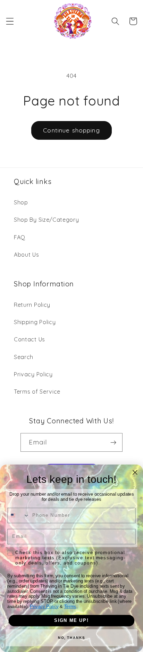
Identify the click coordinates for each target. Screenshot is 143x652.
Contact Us (29, 339)
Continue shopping (71, 130)
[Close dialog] (135, 472)
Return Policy (32, 304)
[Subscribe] (113, 442)
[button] (10, 21)
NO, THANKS (71, 638)
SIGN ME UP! (71, 620)
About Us (26, 254)
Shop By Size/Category (46, 219)
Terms (70, 606)
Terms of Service (37, 391)
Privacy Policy (33, 374)
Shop (21, 202)
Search (23, 356)
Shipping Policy (35, 322)
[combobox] (19, 515)
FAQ (19, 237)
